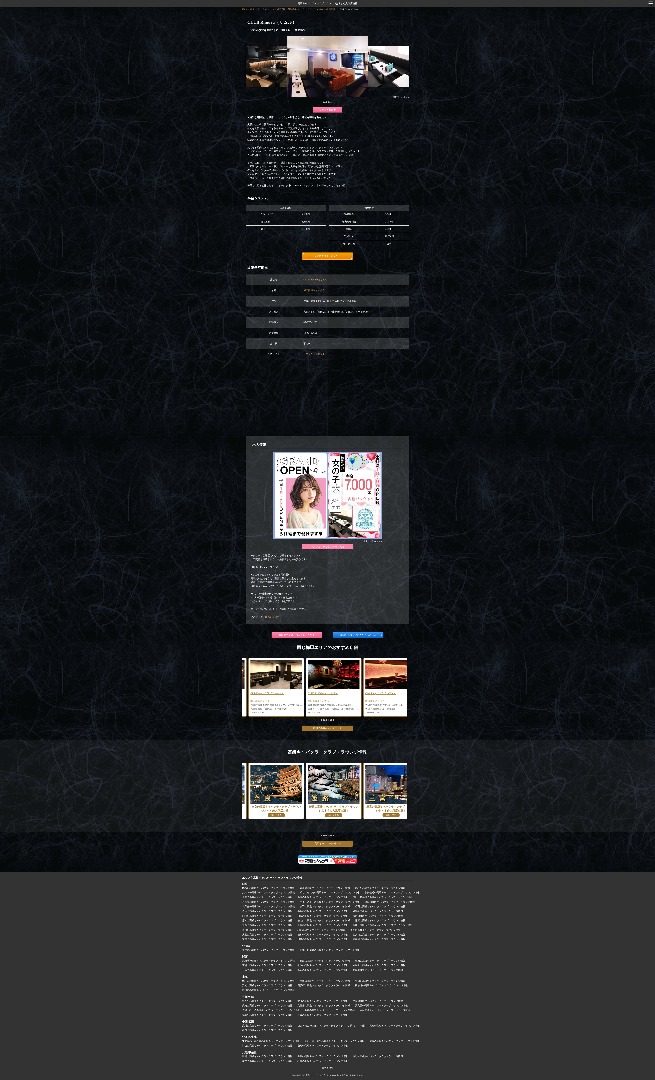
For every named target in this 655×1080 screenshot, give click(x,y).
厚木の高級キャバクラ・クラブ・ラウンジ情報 (267, 920)
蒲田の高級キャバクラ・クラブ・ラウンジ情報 (390, 902)
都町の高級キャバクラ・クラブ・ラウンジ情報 (267, 1015)
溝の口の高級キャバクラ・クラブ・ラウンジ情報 (323, 920)
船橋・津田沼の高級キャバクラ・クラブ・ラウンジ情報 (382, 925)
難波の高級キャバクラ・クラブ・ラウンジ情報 (325, 960)
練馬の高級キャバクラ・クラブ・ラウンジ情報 (378, 911)
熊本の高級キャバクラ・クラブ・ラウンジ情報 (330, 1010)
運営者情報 (327, 1068)
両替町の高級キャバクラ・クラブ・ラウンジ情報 (323, 985)
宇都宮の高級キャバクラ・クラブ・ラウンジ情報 (268, 950)
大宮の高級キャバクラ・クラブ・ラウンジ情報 (267, 934)
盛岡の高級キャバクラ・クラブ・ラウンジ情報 (394, 1041)
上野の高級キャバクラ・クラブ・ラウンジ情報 (267, 897)
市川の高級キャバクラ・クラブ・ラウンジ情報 (267, 930)
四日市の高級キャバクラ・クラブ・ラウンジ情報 (268, 990)
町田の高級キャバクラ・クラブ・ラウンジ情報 (380, 906)
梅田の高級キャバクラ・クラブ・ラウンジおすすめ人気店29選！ (312, 9)
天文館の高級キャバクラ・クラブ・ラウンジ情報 (381, 1005)
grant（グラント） (369, 693)
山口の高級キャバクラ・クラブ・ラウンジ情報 (267, 1030)
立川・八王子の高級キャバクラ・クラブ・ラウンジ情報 (330, 902)
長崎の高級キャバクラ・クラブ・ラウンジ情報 (322, 1015)
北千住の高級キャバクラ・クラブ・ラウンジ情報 (268, 906)
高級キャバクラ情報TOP (328, 843)
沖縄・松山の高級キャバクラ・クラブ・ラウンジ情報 (271, 1010)
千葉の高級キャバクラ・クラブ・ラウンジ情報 (322, 925)
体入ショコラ (272, 616)
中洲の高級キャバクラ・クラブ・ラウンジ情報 (322, 1001)
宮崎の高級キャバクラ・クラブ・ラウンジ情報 (385, 1010)
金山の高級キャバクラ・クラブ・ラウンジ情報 (380, 981)
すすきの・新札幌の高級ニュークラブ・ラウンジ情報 (271, 1041)
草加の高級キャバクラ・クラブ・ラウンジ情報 (267, 939)
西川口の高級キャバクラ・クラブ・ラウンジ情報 (379, 934)
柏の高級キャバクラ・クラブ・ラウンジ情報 (321, 930)
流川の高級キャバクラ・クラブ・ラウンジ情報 (267, 1025)
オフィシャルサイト (314, 354)
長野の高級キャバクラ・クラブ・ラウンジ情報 (378, 1056)
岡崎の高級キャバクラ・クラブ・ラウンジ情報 (325, 981)
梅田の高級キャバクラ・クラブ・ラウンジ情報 (380, 960)
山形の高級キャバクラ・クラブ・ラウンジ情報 (322, 1045)
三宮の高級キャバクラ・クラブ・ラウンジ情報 (267, 970)
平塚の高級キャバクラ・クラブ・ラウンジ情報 (267, 925)
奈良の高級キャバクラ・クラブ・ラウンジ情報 (378, 970)
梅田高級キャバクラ (314, 290)
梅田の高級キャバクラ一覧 (327, 728)
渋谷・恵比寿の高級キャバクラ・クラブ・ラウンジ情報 (330, 892)
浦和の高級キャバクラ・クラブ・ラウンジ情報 (322, 934)
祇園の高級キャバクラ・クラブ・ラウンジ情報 (322, 965)
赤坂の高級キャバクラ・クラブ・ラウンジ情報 (267, 911)
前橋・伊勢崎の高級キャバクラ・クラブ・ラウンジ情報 (330, 950)
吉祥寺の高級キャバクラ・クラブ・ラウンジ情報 (268, 902)
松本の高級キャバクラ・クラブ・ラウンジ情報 (322, 1061)
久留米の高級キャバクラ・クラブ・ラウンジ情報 (323, 1005)
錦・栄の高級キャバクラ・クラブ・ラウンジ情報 (268, 981)
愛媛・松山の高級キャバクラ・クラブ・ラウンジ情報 (326, 1025)
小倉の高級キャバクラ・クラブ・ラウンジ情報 (378, 1001)
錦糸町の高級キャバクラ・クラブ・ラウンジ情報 (268, 888)
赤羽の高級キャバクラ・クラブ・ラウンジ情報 (325, 906)
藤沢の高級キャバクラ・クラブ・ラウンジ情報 (380, 920)
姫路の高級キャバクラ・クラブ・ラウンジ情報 (322, 970)
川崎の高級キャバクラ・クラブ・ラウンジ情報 (322, 916)
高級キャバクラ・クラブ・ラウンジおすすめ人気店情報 (327, 3)
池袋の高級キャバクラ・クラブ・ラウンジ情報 (380, 888)
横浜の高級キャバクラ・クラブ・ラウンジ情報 (378, 916)
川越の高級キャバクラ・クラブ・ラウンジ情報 (322, 939)
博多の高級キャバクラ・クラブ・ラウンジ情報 (267, 1001)
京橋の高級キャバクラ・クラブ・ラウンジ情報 (267, 965)
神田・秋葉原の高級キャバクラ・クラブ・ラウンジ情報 (382, 897)
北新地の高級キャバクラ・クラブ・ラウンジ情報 (268, 960)
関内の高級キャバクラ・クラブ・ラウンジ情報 (267, 916)
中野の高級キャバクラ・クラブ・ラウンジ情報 (322, 911)
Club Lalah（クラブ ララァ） (317, 693)
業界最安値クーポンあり (327, 256)
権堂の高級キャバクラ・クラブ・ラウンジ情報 (267, 1061)
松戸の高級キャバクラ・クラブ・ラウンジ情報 (375, 930)
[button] (324, 102)
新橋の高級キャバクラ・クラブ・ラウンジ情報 (322, 897)
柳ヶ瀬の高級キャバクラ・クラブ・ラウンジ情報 (381, 985)
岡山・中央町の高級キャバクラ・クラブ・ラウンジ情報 (390, 1025)
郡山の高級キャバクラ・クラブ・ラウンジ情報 (267, 1045)
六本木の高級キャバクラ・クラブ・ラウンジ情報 (268, 892)
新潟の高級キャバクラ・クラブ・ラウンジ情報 (267, 1056)
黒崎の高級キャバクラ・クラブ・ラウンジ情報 (267, 1005)
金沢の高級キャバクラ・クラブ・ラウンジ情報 (322, 1056)
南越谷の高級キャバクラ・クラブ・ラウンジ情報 (379, 939)
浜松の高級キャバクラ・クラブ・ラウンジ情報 (267, 985)
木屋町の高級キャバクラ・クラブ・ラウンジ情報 (379, 965)
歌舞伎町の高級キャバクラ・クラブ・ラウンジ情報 (392, 892)
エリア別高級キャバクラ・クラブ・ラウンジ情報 (272, 877)
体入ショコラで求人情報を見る (327, 546)
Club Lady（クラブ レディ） (259, 693)
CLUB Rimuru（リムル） (316, 279)
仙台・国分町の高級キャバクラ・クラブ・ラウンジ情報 (334, 1041)
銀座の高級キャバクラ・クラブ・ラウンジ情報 (325, 888)
